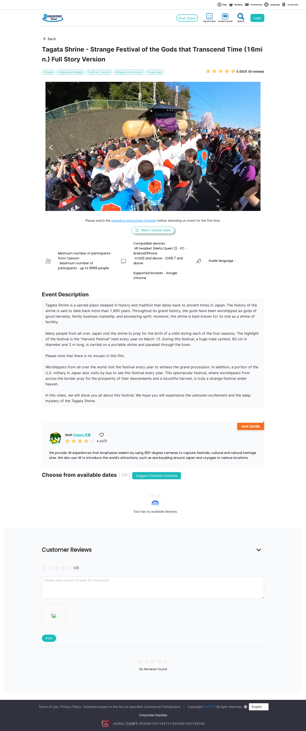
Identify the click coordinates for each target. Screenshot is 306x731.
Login (257, 18)
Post (49, 638)
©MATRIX (209, 707)
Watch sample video (156, 230)
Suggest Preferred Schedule (156, 475)
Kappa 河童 (82, 435)
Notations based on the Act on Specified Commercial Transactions (132, 707)
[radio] (208, 71)
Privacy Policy (70, 707)
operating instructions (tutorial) (133, 220)
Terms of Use (48, 707)
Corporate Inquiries (153, 715)
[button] (53, 615)
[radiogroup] (56, 567)
